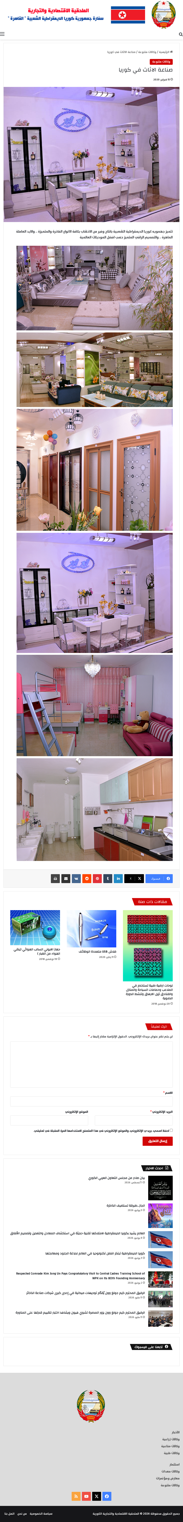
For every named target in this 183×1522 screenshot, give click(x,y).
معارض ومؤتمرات (168, 1478)
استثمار (174, 1464)
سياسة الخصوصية (41, 1514)
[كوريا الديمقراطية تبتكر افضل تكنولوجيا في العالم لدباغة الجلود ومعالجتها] (160, 1259)
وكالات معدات (171, 1471)
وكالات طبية (172, 1453)
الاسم (168, 1093)
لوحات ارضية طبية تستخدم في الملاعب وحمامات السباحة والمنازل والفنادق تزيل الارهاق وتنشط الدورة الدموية (149, 992)
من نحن (22, 1514)
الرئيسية (164, 52)
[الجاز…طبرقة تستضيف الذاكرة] (160, 1215)
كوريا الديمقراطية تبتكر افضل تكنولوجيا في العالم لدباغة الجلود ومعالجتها (95, 1253)
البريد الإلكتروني (161, 1112)
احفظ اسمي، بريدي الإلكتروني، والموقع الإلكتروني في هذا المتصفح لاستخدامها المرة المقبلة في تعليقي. (101, 1131)
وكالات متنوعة (147, 52)
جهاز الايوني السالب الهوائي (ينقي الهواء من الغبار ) (37, 952)
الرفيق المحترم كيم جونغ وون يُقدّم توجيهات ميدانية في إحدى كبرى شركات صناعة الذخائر (85, 1293)
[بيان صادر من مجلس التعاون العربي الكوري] (160, 1188)
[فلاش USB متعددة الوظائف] (91, 928)
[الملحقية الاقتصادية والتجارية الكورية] (91, 14)
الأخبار (176, 1432)
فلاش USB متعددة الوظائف (97, 952)
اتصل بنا (9, 1514)
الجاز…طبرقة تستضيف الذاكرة (126, 1206)
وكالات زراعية (171, 1439)
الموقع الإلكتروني (76, 1112)
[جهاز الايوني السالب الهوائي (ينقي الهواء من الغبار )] (35, 927)
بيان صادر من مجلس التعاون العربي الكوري (116, 1178)
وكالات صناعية (170, 1446)
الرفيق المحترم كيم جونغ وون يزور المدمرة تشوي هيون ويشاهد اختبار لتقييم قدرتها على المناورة (80, 1313)
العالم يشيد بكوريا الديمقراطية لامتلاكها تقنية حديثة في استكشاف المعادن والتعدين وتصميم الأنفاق (77, 1233)
